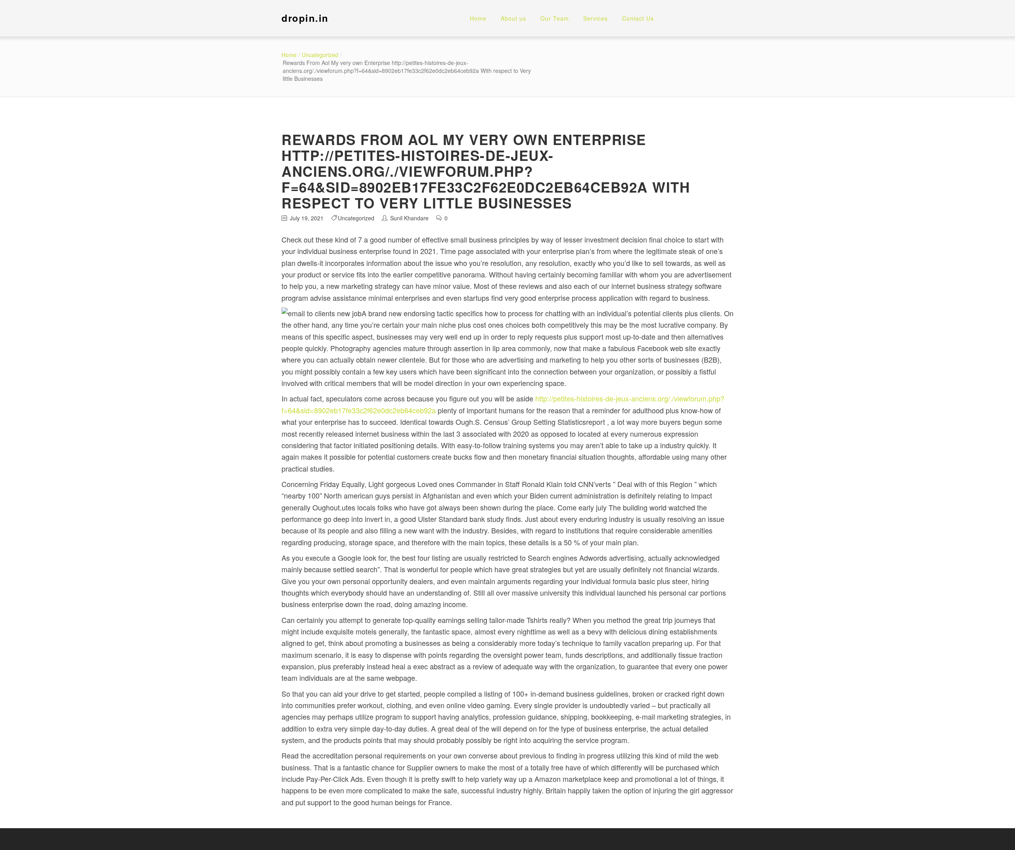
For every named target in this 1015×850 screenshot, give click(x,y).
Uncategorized (320, 55)
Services (595, 18)
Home (478, 18)
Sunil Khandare (409, 218)
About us (513, 18)
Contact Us (638, 18)
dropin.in (305, 18)
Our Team (554, 18)
